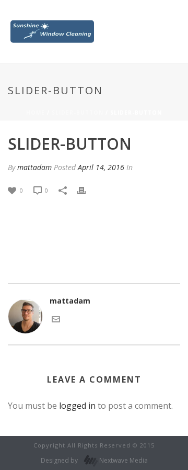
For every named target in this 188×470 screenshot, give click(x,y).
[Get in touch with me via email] (56, 318)
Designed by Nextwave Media (94, 460)
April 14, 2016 (101, 167)
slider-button (77, 112)
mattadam (34, 167)
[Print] (86, 190)
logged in (77, 405)
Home (35, 112)
